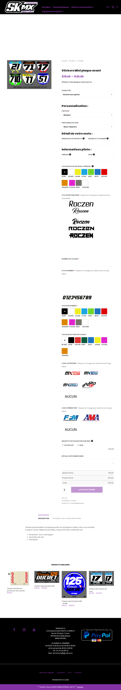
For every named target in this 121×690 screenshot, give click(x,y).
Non (81, 445)
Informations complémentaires (67, 518)
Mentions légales (46, 672)
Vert (90, 176)
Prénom (66, 154)
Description (43, 518)
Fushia (72, 187)
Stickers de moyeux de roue (98, 590)
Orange (65, 187)
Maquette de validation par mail (77, 441)
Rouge (104, 176)
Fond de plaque (61, 7)
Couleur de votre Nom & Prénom (77, 166)
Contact (78, 672)
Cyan (83, 176)
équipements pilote (52, 11)
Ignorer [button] (80, 687)
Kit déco (46, 7)
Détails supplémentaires (73, 456)
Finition (66, 111)
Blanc (71, 176)
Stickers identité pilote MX (44, 586)
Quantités (66, 90)
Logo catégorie (69, 363)
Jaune (77, 176)
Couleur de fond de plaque (74, 334)
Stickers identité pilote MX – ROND (72, 602)
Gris (78, 187)
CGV (69, 672)
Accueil (64, 61)
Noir (64, 176)
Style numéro (68, 271)
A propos (61, 672)
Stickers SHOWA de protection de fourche (16, 589)
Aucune (85, 187)
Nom (91, 154)
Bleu (97, 176)
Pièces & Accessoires (82, 7)
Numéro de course (70, 259)
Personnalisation (70, 123)
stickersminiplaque (77, 503)
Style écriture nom (71, 195)
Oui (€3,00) (68, 445)
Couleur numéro (69, 306)
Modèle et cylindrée (98, 138)
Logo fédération (70, 408)
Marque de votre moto (73, 138)
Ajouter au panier (87, 490)
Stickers (80, 61)
